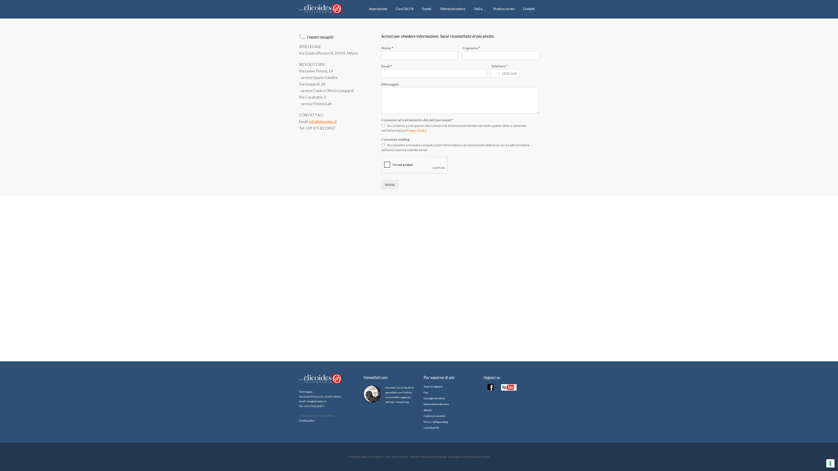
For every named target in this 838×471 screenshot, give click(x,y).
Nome (387, 48)
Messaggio (390, 84)
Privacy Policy (416, 130)
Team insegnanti (433, 386)
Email (386, 66)
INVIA (390, 185)
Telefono (499, 66)
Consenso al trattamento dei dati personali (417, 120)
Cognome (471, 48)
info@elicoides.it (323, 121)
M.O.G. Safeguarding (436, 421)
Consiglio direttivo (434, 398)
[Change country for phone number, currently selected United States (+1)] (496, 73)
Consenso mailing (395, 139)
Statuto (428, 410)
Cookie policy (306, 420)
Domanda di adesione (436, 404)
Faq (426, 392)
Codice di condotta (434, 416)
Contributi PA (431, 427)
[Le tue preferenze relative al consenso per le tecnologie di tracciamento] (830, 463)
